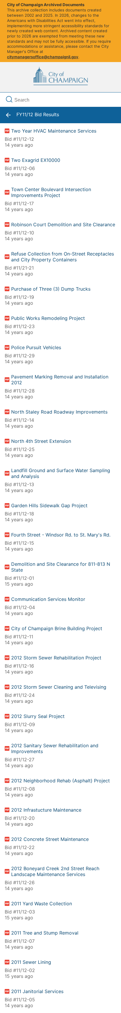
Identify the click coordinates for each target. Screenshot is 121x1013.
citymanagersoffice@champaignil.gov (42, 56)
